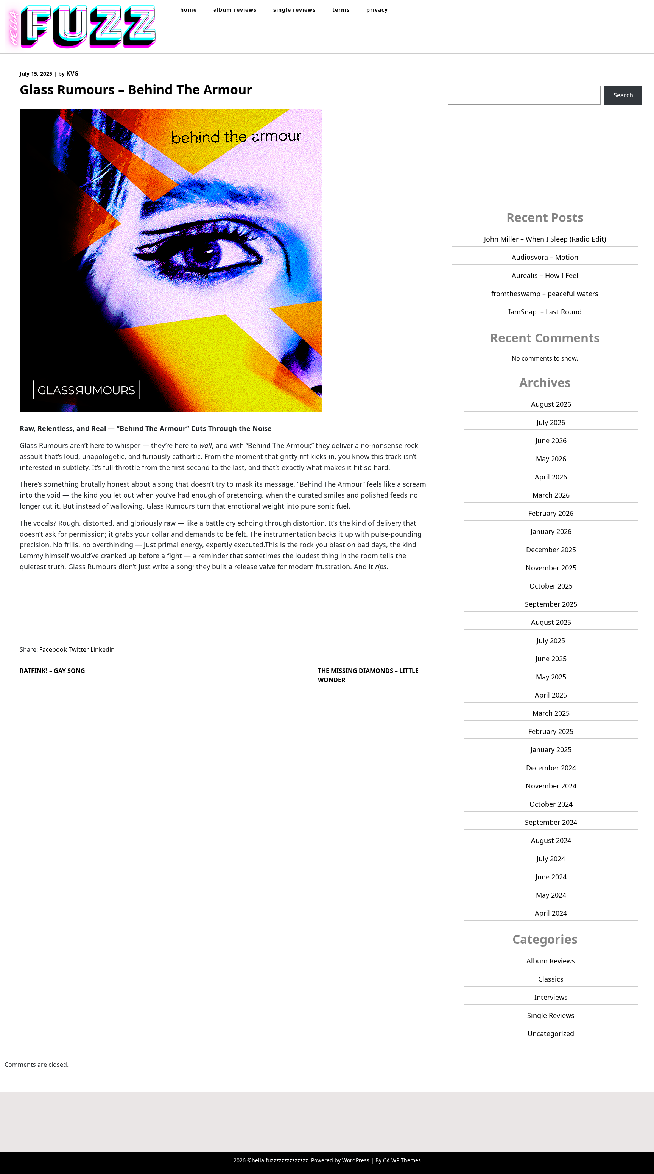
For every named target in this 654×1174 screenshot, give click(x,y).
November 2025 (551, 567)
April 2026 (551, 476)
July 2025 (551, 640)
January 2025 (551, 749)
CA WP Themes (402, 1160)
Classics (551, 979)
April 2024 (551, 913)
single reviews (294, 9)
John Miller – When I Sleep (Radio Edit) (545, 239)
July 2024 (551, 858)
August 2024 (551, 840)
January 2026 (551, 531)
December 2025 (551, 549)
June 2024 (551, 876)
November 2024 (551, 785)
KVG (72, 73)
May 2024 (551, 894)
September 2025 (551, 604)
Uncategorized (551, 1033)
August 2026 (551, 404)
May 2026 (551, 458)
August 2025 (551, 622)
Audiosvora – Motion (545, 257)
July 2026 (551, 422)
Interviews (551, 997)
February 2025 (550, 731)
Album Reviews (550, 960)
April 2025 (551, 694)
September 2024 (551, 822)
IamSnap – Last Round (545, 311)
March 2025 (551, 713)
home (188, 9)
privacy (377, 9)
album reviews (235, 9)
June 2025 (551, 658)
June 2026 (551, 440)
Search (458, 81)
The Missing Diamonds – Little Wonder (368, 675)
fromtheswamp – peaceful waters (544, 293)
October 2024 (551, 804)
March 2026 (551, 495)
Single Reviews (551, 1015)
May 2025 (551, 676)
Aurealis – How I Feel (545, 275)
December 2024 (551, 767)
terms (341, 9)
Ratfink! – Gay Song (52, 671)
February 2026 (550, 513)
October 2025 (551, 585)
